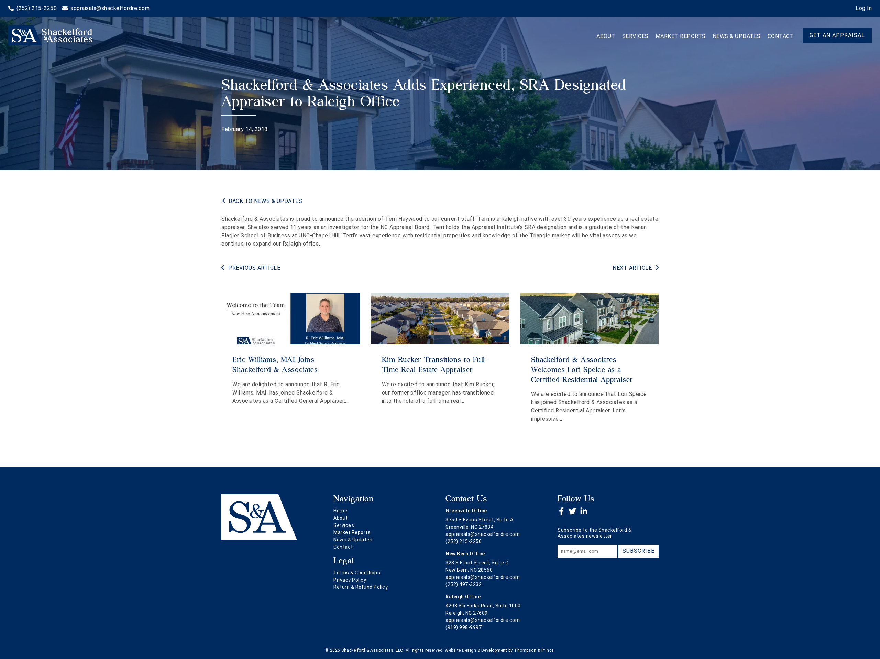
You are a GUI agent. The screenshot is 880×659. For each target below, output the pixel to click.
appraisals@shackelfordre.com (483, 534)
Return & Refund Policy (360, 587)
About (605, 36)
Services (635, 36)
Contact (781, 36)
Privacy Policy (349, 580)
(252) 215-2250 (464, 541)
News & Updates (737, 36)
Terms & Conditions (356, 572)
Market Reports (681, 36)
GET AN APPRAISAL (837, 35)
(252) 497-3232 (464, 584)
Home (340, 511)
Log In (864, 8)
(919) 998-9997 (464, 627)
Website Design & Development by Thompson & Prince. (500, 650)
